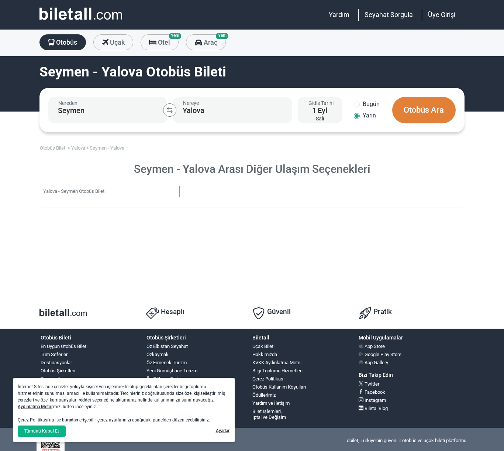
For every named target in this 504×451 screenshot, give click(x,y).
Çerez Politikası (268, 379)
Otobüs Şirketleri (58, 370)
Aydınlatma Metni (35, 406)
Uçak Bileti (263, 346)
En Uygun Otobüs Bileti (64, 346)
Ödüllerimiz (264, 395)
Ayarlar (222, 430)
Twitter (371, 384)
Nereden (67, 103)
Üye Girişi (441, 14)
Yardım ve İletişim (271, 403)
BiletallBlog (375, 408)
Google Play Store (382, 354)
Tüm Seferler (54, 354)
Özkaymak (157, 354)
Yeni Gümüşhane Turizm (171, 370)
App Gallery (375, 362)
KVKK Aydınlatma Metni (276, 362)
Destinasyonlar (56, 362)
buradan (70, 420)
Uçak (116, 42)
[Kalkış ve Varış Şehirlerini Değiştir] (169, 110)
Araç (213, 40)
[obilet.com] (80, 20)
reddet (85, 400)
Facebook (374, 392)
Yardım (339, 14)
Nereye (191, 103)
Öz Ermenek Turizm (166, 362)
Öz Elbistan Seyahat (167, 346)
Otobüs (66, 42)
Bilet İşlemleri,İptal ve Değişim (269, 414)
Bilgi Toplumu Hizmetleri (277, 370)
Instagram (374, 400)
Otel (167, 40)
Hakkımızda (264, 354)
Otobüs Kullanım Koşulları (279, 387)
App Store (374, 346)
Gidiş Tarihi (321, 103)
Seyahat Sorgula (389, 14)
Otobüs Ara (424, 110)
